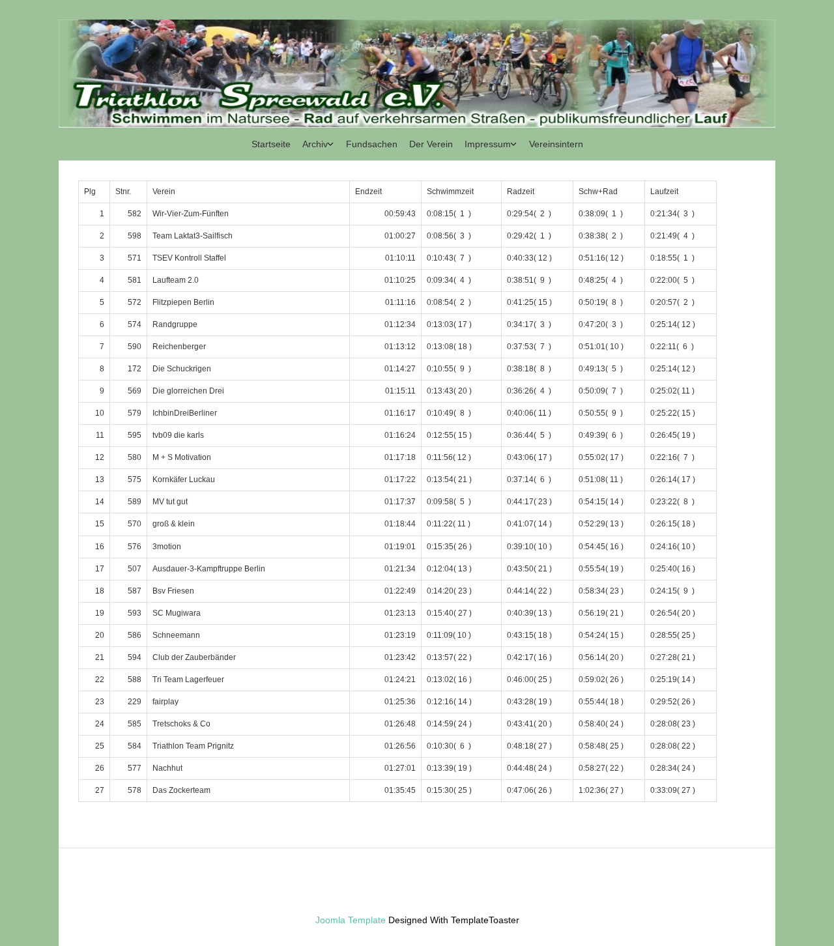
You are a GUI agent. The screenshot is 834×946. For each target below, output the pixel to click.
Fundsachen (371, 144)
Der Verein (431, 144)
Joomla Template (350, 920)
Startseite (271, 144)
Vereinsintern (556, 144)
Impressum (488, 144)
